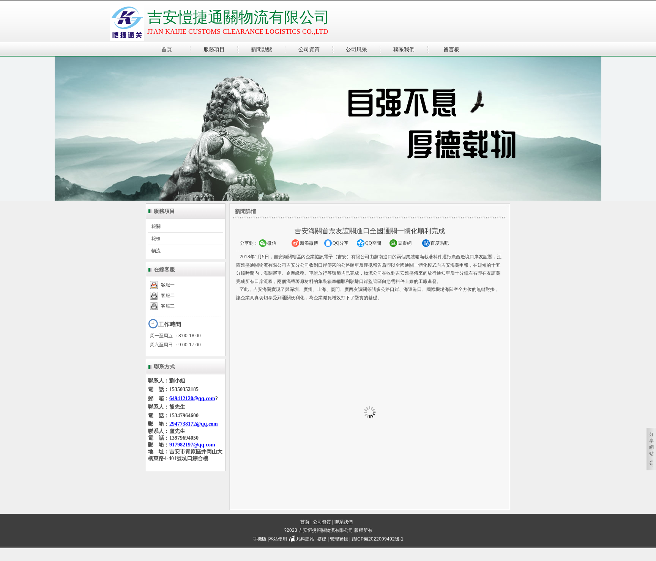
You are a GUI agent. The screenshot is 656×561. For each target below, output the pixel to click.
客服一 (168, 285)
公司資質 (322, 522)
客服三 (168, 306)
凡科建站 (305, 539)
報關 (156, 226)
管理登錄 (339, 539)
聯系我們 (343, 522)
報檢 (156, 238)
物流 (156, 250)
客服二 (168, 295)
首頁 (304, 522)
